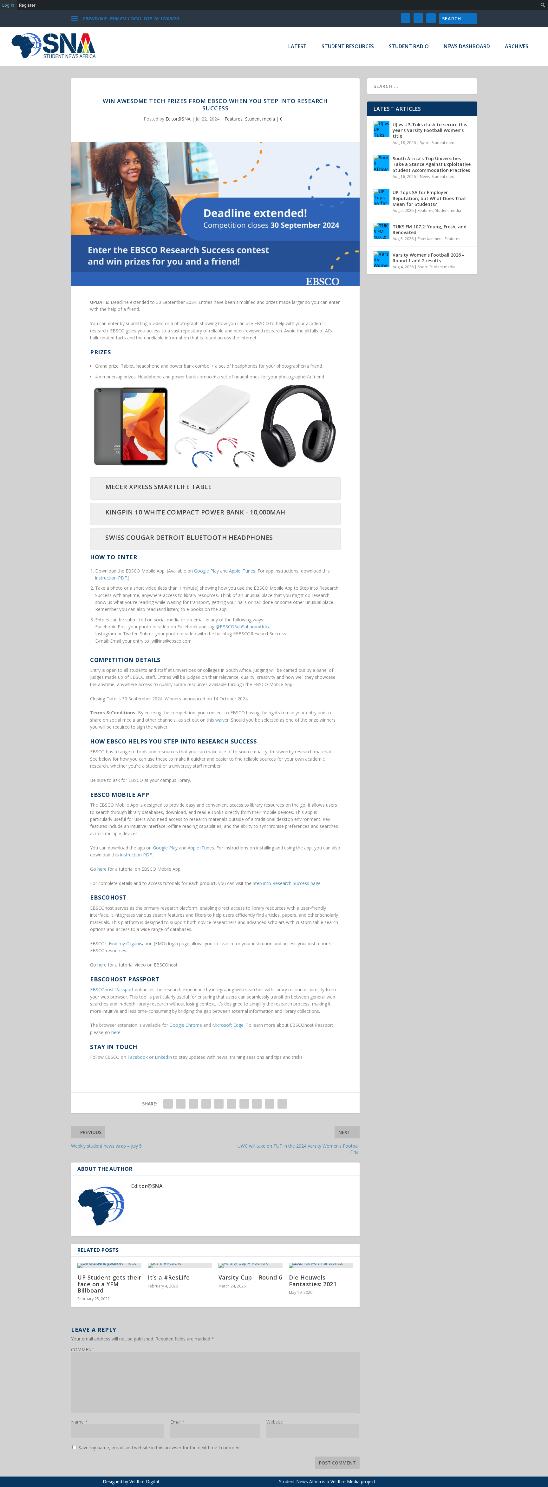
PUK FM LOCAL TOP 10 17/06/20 (144, 18)
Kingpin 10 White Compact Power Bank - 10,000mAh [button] (195, 512)
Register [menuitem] (27, 5)
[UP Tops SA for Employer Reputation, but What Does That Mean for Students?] (381, 197)
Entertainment (430, 238)
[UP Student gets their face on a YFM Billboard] (109, 1265)
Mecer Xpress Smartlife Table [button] (158, 486)
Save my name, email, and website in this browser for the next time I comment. (160, 1447)
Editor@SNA (178, 119)
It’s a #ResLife (169, 1277)
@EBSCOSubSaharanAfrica (243, 627)
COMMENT (83, 1349)
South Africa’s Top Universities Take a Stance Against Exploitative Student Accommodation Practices (432, 164)
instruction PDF (111, 578)
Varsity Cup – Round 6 (250, 1277)
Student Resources (348, 47)
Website (274, 1422)
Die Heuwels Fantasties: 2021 (312, 1280)
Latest (297, 47)
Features (234, 119)
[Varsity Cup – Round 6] (251, 1265)
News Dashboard (467, 47)
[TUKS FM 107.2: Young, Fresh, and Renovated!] (381, 231)
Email (177, 1422)
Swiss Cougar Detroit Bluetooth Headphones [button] (189, 537)
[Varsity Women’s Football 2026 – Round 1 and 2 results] (381, 259)
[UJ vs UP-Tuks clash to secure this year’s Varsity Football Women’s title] (381, 129)
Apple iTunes (242, 571)
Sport (425, 142)
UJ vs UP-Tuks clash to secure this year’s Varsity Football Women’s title (430, 130)
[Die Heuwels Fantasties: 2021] (321, 1265)
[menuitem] (543, 5)
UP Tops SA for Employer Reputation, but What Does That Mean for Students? (429, 198)
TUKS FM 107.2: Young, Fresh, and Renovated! (429, 229)
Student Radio (409, 47)
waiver (222, 720)
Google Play (206, 571)
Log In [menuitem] (8, 5)
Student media (260, 119)
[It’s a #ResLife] (180, 1265)
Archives (516, 47)
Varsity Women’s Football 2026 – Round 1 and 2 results (429, 258)
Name (79, 1422)
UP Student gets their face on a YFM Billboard (109, 1284)
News (425, 176)
